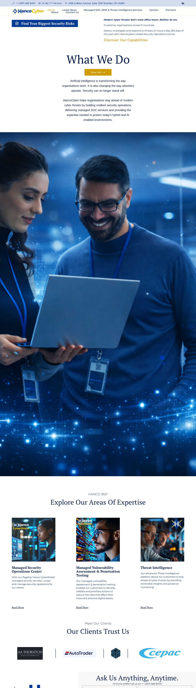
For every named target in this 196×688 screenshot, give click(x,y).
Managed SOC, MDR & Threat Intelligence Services (113, 10)
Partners (171, 10)
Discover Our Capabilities (126, 40)
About (55, 12)
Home (51, 10)
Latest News (69, 10)
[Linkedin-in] (183, 3)
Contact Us (72, 12)
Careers (153, 10)
